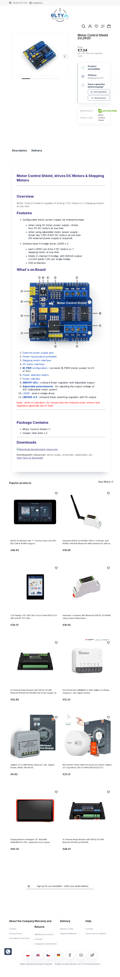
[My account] (90, 26)
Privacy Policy (15, 933)
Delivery (36, 150)
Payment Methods (68, 933)
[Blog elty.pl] (92, 955)
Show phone (100, 98)
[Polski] (27, 955)
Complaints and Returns (46, 944)
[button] (26, 78)
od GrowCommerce (91, 964)
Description (19, 150)
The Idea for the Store (19, 938)
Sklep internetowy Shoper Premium (36, 964)
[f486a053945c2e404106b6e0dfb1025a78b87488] (40, 55)
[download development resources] (37, 449)
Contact (13, 929)
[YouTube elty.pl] (81, 955)
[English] (38, 955)
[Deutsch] (58, 955)
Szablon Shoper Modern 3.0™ (68, 964)
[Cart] (109, 26)
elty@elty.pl (37, 3)
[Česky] (48, 955)
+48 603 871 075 (19, 3)
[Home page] (60, 15)
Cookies (89, 929)
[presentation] (15, 56)
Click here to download (30, 457)
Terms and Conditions (95, 933)
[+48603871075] (8, 951)
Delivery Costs (66, 929)
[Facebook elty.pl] (69, 955)
